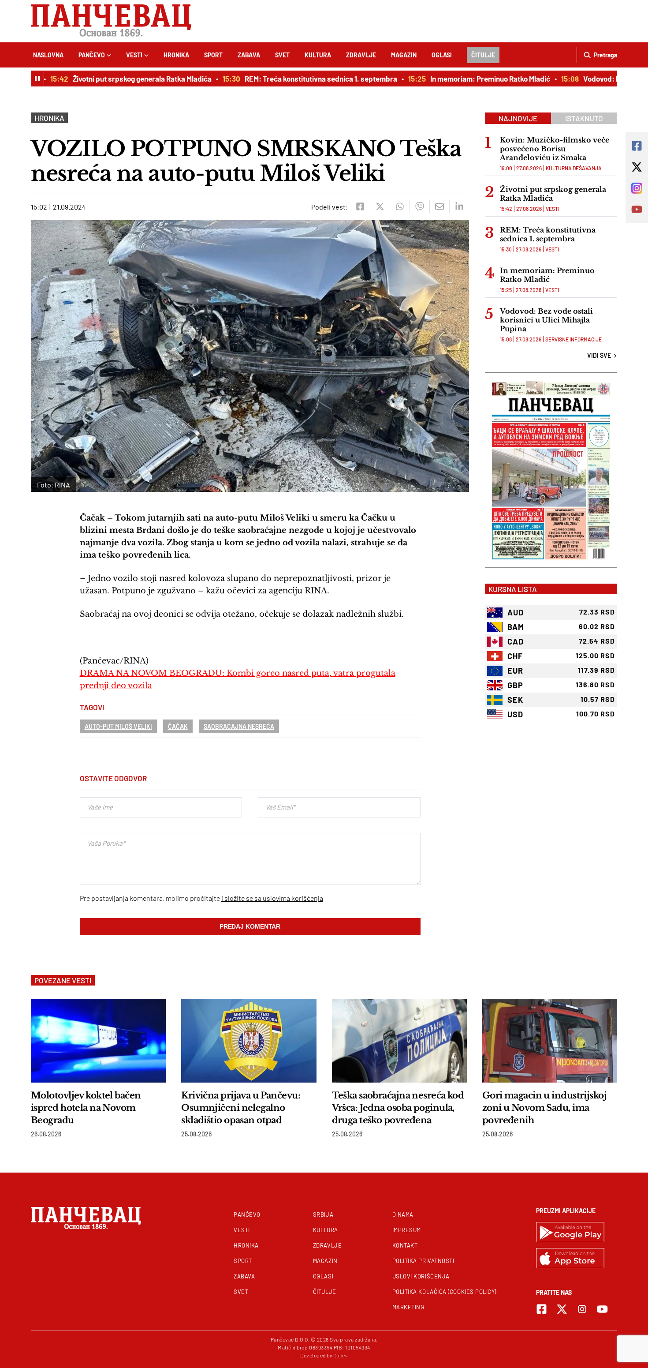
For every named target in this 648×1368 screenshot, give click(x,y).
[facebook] (360, 206)
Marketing (408, 1307)
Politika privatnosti (423, 1260)
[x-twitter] (561, 1309)
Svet (282, 55)
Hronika (176, 55)
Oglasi (442, 55)
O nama (402, 1214)
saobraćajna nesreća (239, 726)
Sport (213, 55)
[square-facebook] (541, 1309)
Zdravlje (361, 55)
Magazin (404, 55)
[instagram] (582, 1309)
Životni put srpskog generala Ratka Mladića (126, 78)
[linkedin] (459, 206)
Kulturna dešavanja (574, 168)
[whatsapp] (400, 206)
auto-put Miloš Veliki (118, 726)
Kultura (318, 55)
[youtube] (602, 1309)
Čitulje (483, 55)
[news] (98, 1041)
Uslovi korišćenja (421, 1276)
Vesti (134, 55)
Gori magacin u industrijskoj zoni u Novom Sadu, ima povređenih (544, 1107)
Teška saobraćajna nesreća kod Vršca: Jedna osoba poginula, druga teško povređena (398, 1107)
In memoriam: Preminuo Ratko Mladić (474, 78)
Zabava (249, 55)
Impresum (406, 1229)
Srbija (323, 1214)
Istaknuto (584, 118)
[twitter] (380, 206)
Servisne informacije (573, 339)
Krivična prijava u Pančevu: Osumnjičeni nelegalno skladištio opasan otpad (240, 1107)
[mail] (439, 206)
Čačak (178, 726)
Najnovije (518, 118)
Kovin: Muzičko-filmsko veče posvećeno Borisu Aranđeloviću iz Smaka (554, 148)
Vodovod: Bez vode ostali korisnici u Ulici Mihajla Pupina (546, 320)
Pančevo (91, 55)
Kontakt (405, 1245)
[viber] (419, 206)
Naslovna (48, 55)
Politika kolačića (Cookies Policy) (444, 1291)
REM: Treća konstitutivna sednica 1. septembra (305, 78)
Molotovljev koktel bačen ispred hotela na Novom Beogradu (86, 1107)
